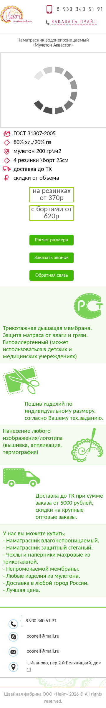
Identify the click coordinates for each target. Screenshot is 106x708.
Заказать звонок (51, 257)
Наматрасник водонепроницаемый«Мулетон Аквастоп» (53, 43)
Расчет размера (51, 239)
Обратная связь (51, 275)
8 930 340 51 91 (41, 621)
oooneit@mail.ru (43, 651)
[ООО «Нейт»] (16, 22)
